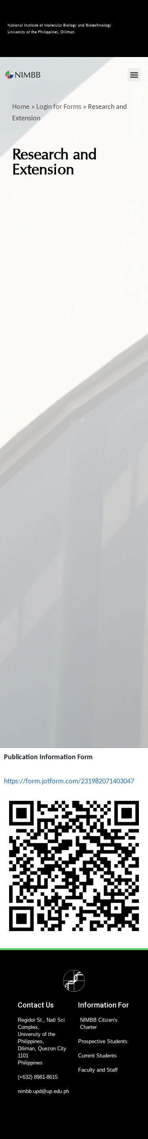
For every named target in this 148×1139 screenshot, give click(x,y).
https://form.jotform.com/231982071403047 (69, 781)
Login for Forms (58, 107)
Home (21, 107)
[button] (134, 74)
